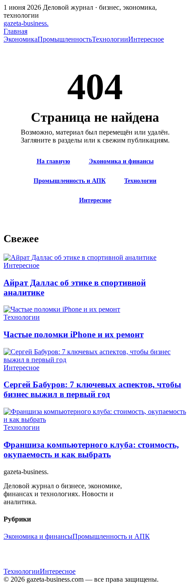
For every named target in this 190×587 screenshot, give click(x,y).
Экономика (21, 39)
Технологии (110, 39)
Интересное (146, 39)
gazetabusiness (26, 23)
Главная (15, 31)
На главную (53, 161)
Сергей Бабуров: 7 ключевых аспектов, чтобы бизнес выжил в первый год (92, 389)
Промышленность (65, 39)
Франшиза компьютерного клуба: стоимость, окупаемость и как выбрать (91, 449)
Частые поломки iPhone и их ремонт (74, 334)
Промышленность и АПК (70, 181)
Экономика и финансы (121, 161)
